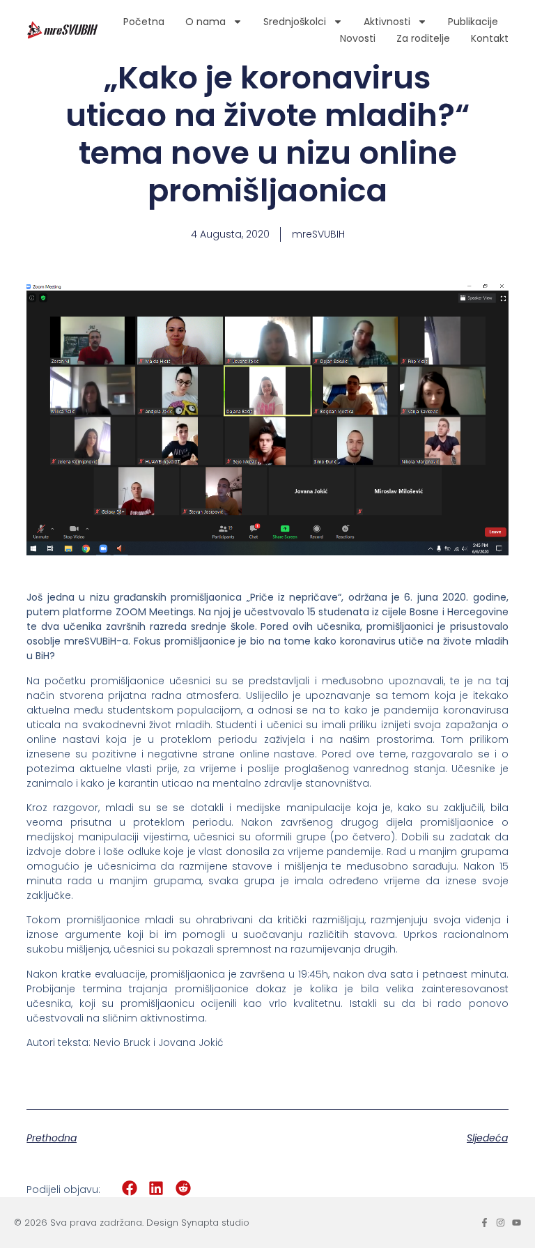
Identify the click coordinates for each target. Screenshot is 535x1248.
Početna (143, 22)
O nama (205, 22)
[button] (129, 1188)
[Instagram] (500, 1222)
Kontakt (490, 38)
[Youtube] (516, 1222)
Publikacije (473, 22)
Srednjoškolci (294, 22)
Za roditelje (423, 38)
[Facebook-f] (484, 1222)
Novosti (357, 38)
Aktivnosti (387, 22)
